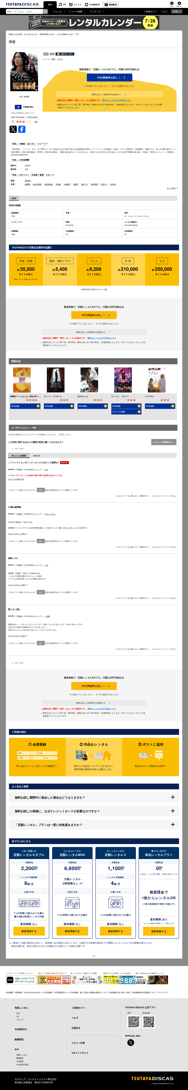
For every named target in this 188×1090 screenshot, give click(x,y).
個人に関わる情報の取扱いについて (94, 992)
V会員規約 (18, 992)
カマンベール (50, 514)
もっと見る (171, 188)
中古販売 (20, 1061)
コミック (77, 4)
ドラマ (60, 59)
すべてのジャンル (30, 34)
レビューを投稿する (162, 441)
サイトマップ (163, 992)
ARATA (113, 184)
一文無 (47, 616)
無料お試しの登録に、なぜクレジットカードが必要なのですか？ (57, 811)
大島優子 (67, 184)
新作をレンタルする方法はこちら (116, 100)
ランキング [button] (95, 11)
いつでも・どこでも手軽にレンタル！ (19, 973)
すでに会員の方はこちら (123, 85)
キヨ (46, 469)
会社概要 (9, 992)
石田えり (104, 184)
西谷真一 (28, 180)
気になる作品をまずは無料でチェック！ (150, 973)
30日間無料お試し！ (109, 77)
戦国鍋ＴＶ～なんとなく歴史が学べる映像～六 (28, 396)
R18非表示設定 (22, 1064)
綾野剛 (27, 184)
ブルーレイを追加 (118, 412)
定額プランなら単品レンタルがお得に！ (117, 973)
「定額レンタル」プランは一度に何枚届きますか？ (48, 824)
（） (35, 121)
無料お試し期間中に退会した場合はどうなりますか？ (50, 797)
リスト (172, 6)
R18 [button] (176, 11)
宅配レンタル (21, 1055)
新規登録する (29, 931)
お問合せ (76, 1028)
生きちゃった (83, 396)
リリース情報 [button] (75, 11)
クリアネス (149, 396)
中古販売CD (94, 4)
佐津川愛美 (37, 184)
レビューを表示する (16, 479)
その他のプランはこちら (96, 85)
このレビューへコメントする (163, 495)
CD (64, 4)
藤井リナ (84, 184)
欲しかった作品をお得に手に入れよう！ (52, 973)
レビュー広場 (78, 1042)
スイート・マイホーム (53, 396)
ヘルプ (164, 11)
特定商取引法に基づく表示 (120, 992)
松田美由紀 (48, 184)
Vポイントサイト (80, 1052)
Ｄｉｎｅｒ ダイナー (120, 396)
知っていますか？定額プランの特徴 (84, 973)
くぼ (46, 565)
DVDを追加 (15, 406)
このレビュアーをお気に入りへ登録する (131, 495)
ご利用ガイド (150, 11)
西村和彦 (94, 184)
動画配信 (113, 4)
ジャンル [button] (57, 11)
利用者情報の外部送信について (144, 992)
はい (41, 490)
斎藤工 (76, 184)
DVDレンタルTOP (15, 34)
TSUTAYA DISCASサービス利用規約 (38, 992)
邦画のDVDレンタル (47, 34)
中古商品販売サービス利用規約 (66, 992)
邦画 (53, 59)
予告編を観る (28, 106)
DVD (50, 4)
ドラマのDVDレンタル (65, 34)
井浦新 (58, 184)
